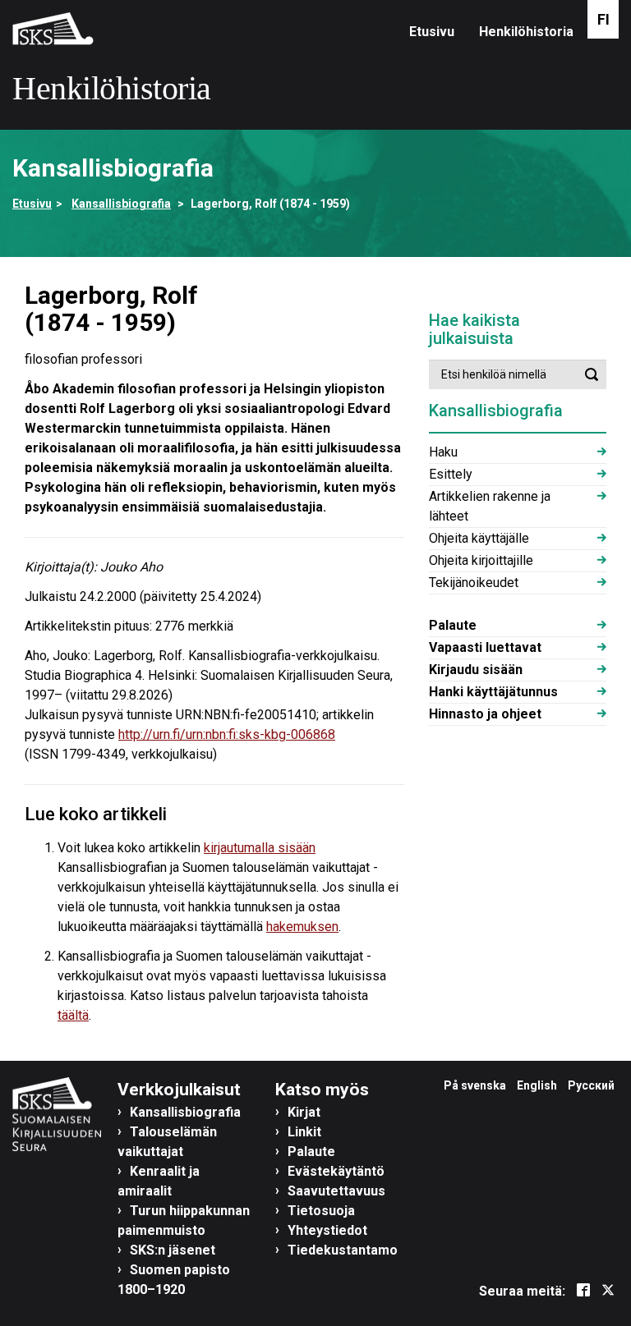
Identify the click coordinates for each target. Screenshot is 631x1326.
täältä (73, 1015)
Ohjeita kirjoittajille (481, 560)
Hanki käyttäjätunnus (493, 692)
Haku (443, 452)
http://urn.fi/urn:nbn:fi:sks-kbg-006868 (226, 734)
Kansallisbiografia (121, 203)
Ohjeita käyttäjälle (479, 538)
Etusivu (431, 31)
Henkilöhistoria (526, 31)
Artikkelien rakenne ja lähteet (489, 506)
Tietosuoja (321, 1210)
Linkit (304, 1132)
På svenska (475, 1085)
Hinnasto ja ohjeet (485, 714)
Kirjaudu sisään (476, 669)
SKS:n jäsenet (172, 1250)
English (537, 1085)
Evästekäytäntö (336, 1171)
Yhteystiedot (327, 1230)
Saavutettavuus (336, 1191)
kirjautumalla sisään (260, 848)
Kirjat (304, 1112)
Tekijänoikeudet (473, 582)
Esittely (450, 474)
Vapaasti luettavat (485, 647)
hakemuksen (302, 926)
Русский (591, 1085)
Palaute (453, 625)
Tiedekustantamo (343, 1250)
